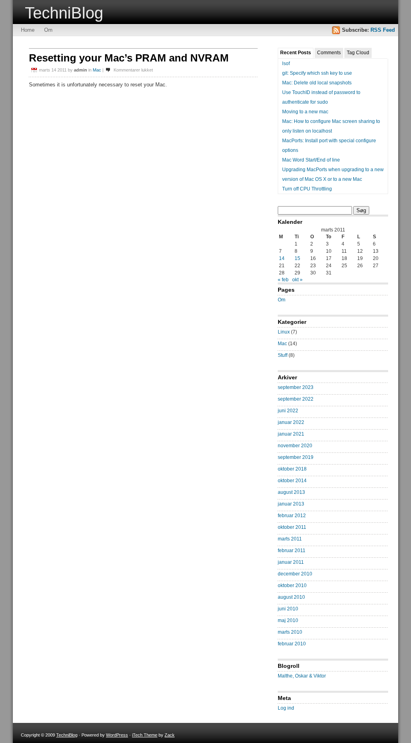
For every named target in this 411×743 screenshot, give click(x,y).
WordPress (117, 735)
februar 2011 (291, 550)
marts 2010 (290, 632)
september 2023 (295, 387)
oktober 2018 (292, 469)
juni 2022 (288, 410)
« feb (283, 279)
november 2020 (295, 445)
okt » (297, 279)
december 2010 (295, 574)
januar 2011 (291, 562)
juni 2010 (288, 609)
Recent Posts (295, 52)
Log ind (286, 708)
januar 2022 (291, 422)
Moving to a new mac (305, 112)
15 (297, 258)
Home (28, 30)
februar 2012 (292, 515)
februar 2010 (292, 644)
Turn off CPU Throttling (307, 189)
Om (48, 30)
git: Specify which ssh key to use (317, 73)
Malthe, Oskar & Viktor (302, 676)
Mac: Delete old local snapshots (317, 83)
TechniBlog (64, 13)
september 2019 (295, 457)
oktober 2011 (292, 527)
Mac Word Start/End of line (311, 160)
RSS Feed (382, 30)
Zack (170, 735)
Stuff (282, 355)
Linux (284, 332)
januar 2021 (291, 434)
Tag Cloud (358, 52)
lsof (286, 63)
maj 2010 (288, 620)
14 (282, 258)
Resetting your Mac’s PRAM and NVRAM (129, 58)
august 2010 (291, 597)
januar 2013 (291, 504)
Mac (97, 70)
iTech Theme (144, 735)
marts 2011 (290, 539)
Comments (329, 52)
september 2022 (295, 399)
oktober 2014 (292, 480)
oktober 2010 (292, 585)
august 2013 (291, 492)
